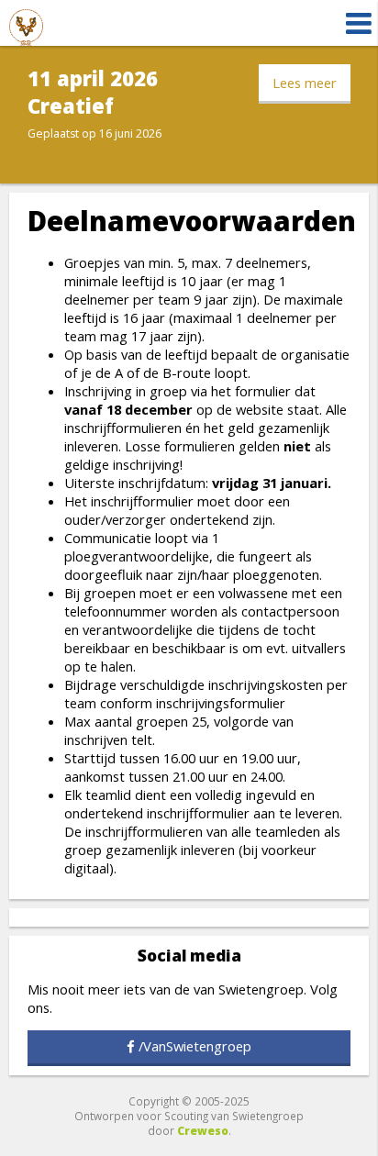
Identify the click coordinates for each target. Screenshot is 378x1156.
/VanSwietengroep (195, 1046)
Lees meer (304, 82)
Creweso (202, 1130)
